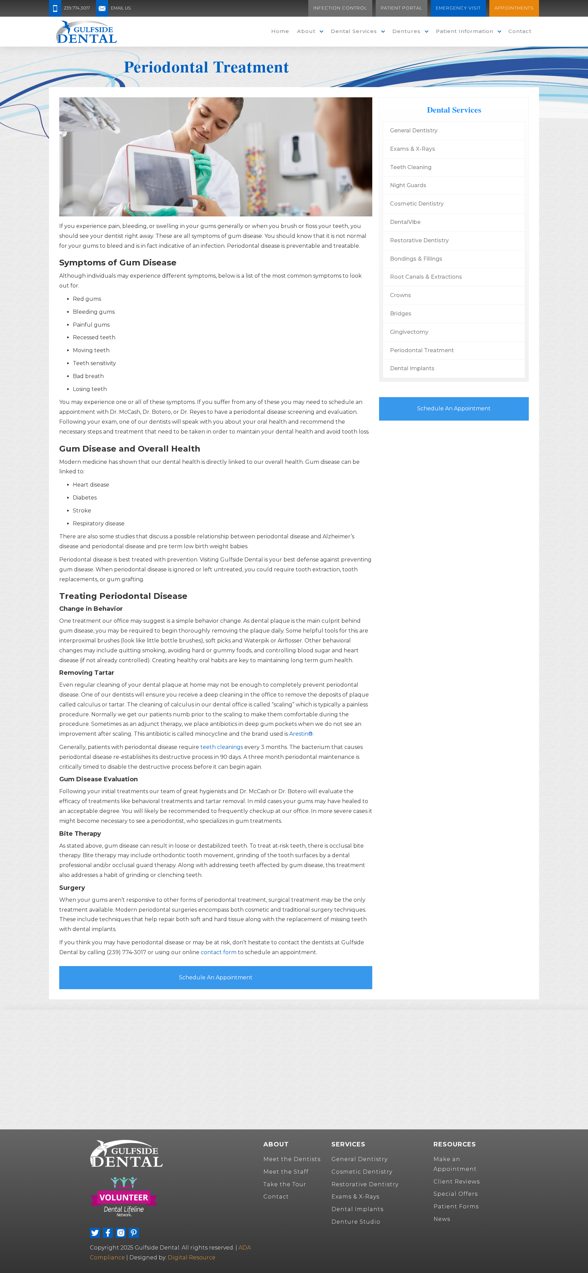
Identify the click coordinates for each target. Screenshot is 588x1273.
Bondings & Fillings (416, 259)
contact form (218, 952)
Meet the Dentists (292, 1159)
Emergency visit (458, 8)
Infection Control (340, 8)
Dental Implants (412, 368)
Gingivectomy (409, 332)
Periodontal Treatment (422, 350)
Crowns (400, 295)
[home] (86, 32)
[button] (309, 31)
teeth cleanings (221, 747)
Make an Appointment (455, 1164)
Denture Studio (355, 1222)
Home (280, 31)
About (306, 31)
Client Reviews (457, 1181)
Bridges (400, 313)
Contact (520, 31)
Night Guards (408, 185)
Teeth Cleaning (410, 167)
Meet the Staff (286, 1172)
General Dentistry (414, 130)
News (442, 1219)
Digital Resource (191, 1257)
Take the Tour (284, 1184)
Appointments (514, 8)
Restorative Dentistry (419, 240)
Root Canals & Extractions (426, 277)
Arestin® (301, 734)
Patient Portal (401, 8)
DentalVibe (405, 222)
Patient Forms (456, 1206)
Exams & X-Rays (412, 149)
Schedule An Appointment (215, 977)
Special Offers (456, 1194)
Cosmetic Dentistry (417, 203)
